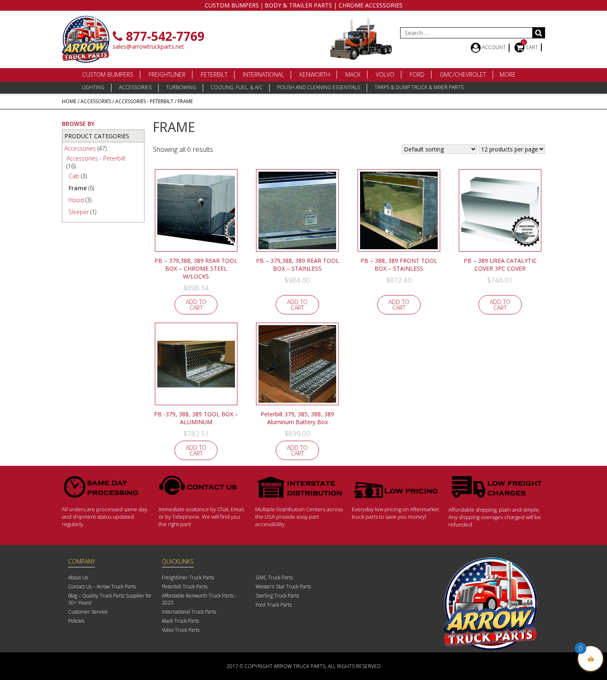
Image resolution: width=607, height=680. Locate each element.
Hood (76, 200)
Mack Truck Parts (180, 620)
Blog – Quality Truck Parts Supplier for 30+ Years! (110, 599)
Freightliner (167, 74)
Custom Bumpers (107, 74)
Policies (76, 620)
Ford (417, 74)
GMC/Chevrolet (463, 74)
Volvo (385, 74)
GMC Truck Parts (274, 577)
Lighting (93, 87)
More (508, 74)
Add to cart (196, 305)
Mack (352, 74)
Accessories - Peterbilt (144, 101)
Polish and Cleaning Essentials (318, 87)
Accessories (135, 87)
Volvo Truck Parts (180, 629)
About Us (78, 577)
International (263, 74)
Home (69, 101)
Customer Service (88, 611)
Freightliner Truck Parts (188, 577)
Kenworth (314, 74)
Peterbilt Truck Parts (184, 586)
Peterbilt (214, 74)
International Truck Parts (189, 611)
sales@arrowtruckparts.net (148, 46)
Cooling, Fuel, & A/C (237, 87)
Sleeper (79, 212)
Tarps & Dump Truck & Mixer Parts (419, 87)
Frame (78, 188)
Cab (74, 176)
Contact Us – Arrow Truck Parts (102, 586)
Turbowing (181, 87)
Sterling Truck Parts (277, 595)
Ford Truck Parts (274, 604)
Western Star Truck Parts (283, 586)
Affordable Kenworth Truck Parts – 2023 (199, 599)
